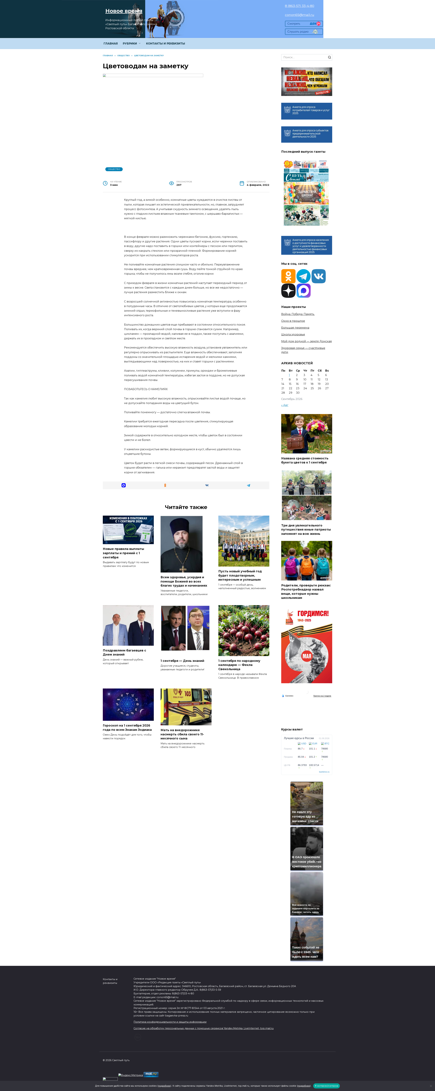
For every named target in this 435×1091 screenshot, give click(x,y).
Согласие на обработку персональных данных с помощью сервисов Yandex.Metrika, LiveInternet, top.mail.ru (204, 1028)
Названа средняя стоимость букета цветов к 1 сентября (304, 460)
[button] (123, 485)
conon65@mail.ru (299, 15)
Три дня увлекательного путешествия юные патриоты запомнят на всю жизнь (306, 529)
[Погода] (287, 695)
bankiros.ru (324, 772)
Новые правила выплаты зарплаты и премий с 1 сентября (123, 553)
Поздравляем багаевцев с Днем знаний (124, 652)
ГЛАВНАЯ (111, 43)
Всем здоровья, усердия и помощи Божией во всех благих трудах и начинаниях (184, 581)
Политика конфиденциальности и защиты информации (170, 1021)
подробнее (164, 1085)
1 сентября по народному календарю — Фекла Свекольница (239, 665)
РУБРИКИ (130, 43)
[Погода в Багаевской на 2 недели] (322, 696)
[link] (304, 24)
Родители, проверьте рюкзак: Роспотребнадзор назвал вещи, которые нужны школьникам (306, 591)
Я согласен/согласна (326, 1085)
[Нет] (430, 1086)
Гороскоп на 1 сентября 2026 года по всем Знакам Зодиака (127, 727)
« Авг (284, 405)
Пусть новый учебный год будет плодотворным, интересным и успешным (240, 575)
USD (303, 743)
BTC (327, 743)
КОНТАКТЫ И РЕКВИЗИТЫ (165, 43)
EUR (314, 743)
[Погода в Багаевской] (307, 693)
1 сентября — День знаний (182, 661)
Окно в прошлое (293, 321)
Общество (114, 169)
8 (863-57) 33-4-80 (299, 6)
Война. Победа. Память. (298, 314)
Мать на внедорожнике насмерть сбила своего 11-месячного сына (182, 734)
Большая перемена (295, 327)
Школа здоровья (293, 334)
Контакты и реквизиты (110, 981)
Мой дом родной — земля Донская (306, 341)
